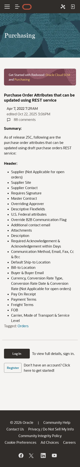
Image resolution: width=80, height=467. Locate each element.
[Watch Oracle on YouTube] (54, 455)
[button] (17, 7)
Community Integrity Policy (40, 435)
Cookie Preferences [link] (20, 442)
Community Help (56, 422)
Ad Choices (50, 442)
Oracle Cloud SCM (58, 75)
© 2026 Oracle (21, 422)
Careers (69, 442)
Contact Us (15, 429)
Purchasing (22, 79)
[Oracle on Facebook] (21, 455)
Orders (23, 326)
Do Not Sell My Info (58, 429)
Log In (16, 353)
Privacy (34, 429)
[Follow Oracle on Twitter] (32, 455)
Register (13, 368)
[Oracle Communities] (63, 6)
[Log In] (73, 6)
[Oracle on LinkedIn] (43, 455)
